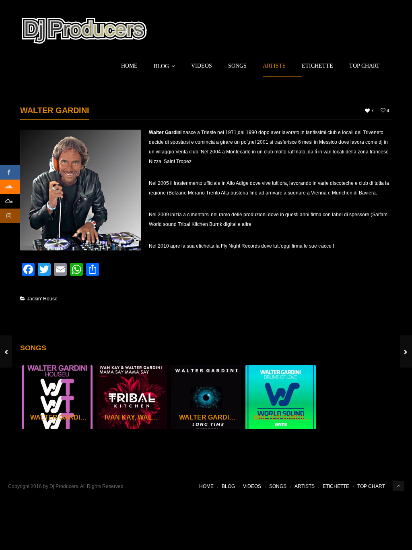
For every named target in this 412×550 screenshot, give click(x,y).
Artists (274, 66)
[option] (57, 397)
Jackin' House (42, 299)
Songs (237, 66)
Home (129, 66)
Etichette (317, 66)
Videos (201, 66)
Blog (161, 66)
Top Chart (364, 66)
